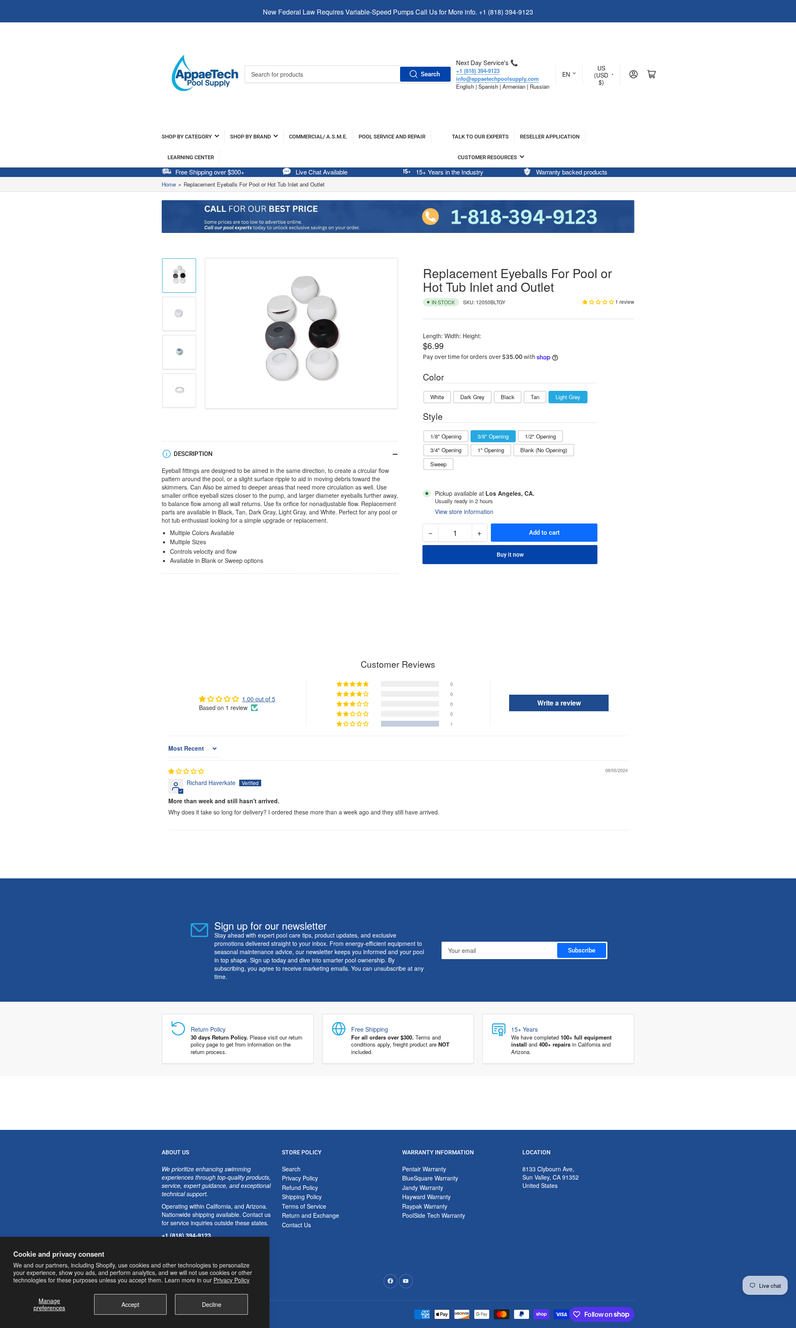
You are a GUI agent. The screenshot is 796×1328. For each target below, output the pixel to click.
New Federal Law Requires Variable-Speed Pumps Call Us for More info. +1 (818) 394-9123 (398, 12)
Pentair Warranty (424, 1169)
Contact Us (296, 1225)
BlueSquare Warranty (430, 1178)
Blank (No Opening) (543, 450)
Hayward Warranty (426, 1196)
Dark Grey (472, 397)
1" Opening (491, 450)
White (437, 397)
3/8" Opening (493, 436)
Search (430, 74)
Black (507, 397)
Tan (535, 397)
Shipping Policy (302, 1196)
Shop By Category (187, 136)
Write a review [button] (559, 703)
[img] (186, 771)
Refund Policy (300, 1187)
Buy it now (510, 554)
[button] (598, 301)
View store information (464, 511)
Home (169, 184)
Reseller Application (550, 136)
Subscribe (581, 950)
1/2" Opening (540, 436)
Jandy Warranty (422, 1187)
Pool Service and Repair (392, 136)
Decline (211, 1304)
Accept (130, 1304)
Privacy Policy (232, 1280)
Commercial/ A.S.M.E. (318, 136)
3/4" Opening (445, 450)
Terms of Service (304, 1206)
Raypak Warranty (424, 1206)
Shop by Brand (250, 136)
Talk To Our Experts (480, 136)
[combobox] (348, 74)
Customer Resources (487, 157)
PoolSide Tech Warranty (433, 1215)
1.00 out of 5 (258, 699)
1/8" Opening (445, 436)
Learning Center (190, 157)
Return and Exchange (310, 1215)
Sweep (438, 464)
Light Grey (568, 397)
